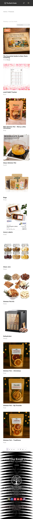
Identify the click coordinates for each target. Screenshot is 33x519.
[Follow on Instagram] (15, 499)
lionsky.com (26, 513)
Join (17, 465)
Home (5, 11)
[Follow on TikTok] (24, 499)
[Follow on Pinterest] (21, 499)
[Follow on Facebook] (9, 499)
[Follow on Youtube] (18, 499)
